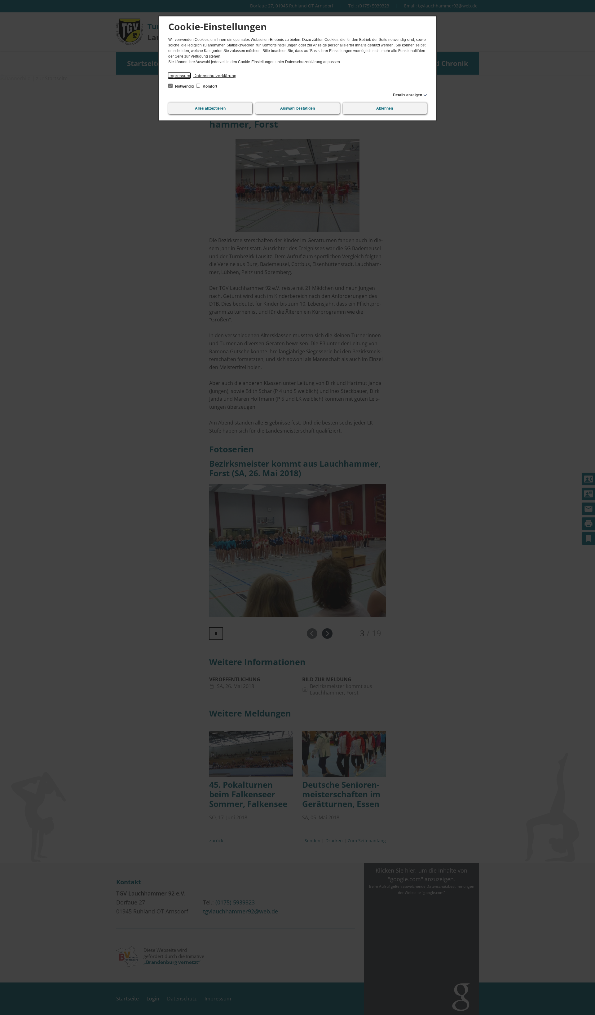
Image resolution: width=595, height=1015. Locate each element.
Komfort (209, 86)
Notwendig (184, 86)
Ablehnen (384, 108)
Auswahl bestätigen (297, 108)
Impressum (179, 75)
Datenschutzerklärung (214, 75)
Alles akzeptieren (210, 108)
